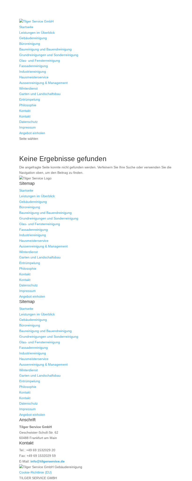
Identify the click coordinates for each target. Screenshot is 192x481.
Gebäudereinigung (33, 38)
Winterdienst (28, 88)
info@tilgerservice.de (47, 461)
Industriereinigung (32, 71)
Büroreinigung (29, 43)
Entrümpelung (29, 99)
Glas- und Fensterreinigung (39, 60)
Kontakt (24, 111)
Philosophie (27, 105)
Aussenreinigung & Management (43, 83)
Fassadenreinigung (33, 66)
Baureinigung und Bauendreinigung (45, 49)
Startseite (26, 27)
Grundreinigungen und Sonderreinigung (48, 55)
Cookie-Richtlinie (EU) (35, 472)
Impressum (27, 127)
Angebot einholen (32, 133)
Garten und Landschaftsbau (40, 94)
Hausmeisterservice (33, 77)
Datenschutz (28, 122)
